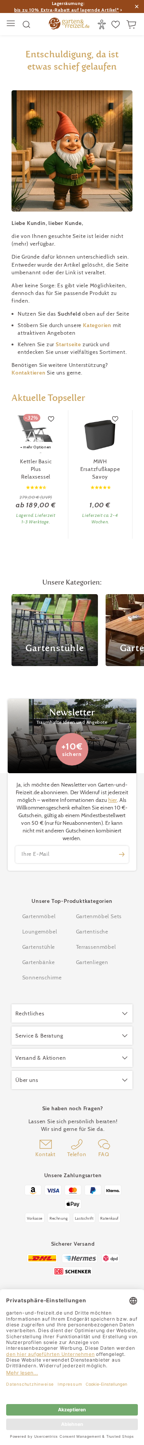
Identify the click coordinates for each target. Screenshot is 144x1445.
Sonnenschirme (42, 977)
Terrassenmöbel (96, 946)
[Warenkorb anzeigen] (132, 24)
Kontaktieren (29, 372)
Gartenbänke (38, 962)
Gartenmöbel (39, 916)
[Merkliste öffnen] (116, 24)
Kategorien (98, 325)
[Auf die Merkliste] (51, 419)
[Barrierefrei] (103, 24)
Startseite (69, 344)
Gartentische (92, 931)
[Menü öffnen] (12, 24)
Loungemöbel (39, 931)
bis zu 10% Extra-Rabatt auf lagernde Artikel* (66, 10)
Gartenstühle (38, 946)
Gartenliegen (92, 962)
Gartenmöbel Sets (99, 916)
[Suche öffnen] (26, 24)
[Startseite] (69, 24)
